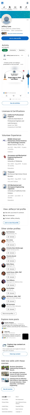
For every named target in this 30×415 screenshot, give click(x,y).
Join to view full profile (11, 222)
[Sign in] (27, 3)
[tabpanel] (15, 75)
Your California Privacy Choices (21, 403)
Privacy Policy (5, 402)
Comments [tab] (13, 50)
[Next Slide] (28, 76)
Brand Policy (5, 409)
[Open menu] (27, 19)
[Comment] (13, 95)
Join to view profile (15, 38)
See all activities (15, 103)
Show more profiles (8, 313)
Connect (12, 236)
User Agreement (19, 399)
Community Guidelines (7, 411)
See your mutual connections (15, 33)
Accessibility (5, 399)
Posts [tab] (4, 50)
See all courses (7, 389)
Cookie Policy (5, 406)
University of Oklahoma (15, 161)
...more (21, 64)
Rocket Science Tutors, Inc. (16, 144)
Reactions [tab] (22, 50)
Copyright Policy (19, 406)
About (17, 396)
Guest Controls (19, 409)
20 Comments (12, 93)
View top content (15, 354)
